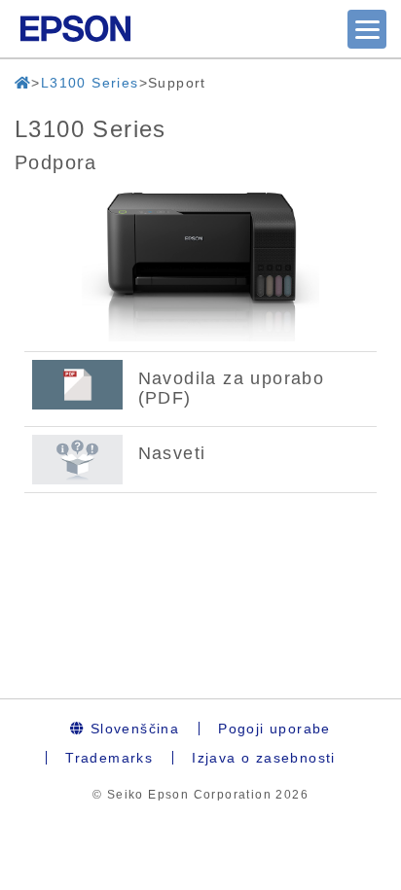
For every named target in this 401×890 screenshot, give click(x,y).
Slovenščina (132, 728)
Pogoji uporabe (274, 728)
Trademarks (109, 757)
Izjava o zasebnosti (264, 757)
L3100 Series (90, 82)
